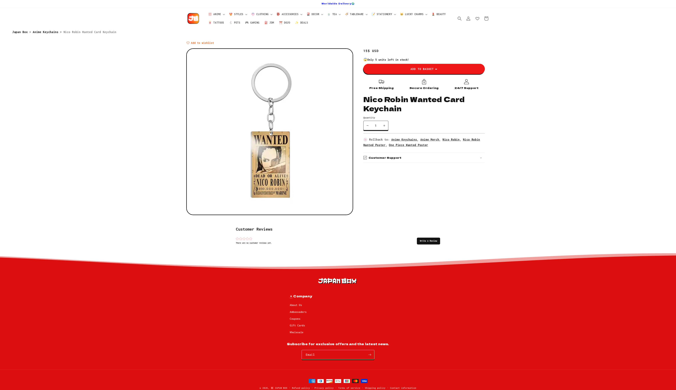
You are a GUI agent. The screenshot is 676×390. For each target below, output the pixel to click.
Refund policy (301, 388)
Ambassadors (298, 312)
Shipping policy (375, 388)
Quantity (369, 117)
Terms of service (349, 388)
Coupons (295, 318)
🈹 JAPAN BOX (279, 388)
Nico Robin (451, 139)
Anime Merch (429, 139)
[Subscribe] (369, 355)
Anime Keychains (46, 32)
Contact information (403, 388)
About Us (296, 305)
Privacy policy (324, 388)
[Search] (459, 18)
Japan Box (20, 32)
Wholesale (296, 332)
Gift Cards (297, 325)
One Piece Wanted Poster (408, 145)
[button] (428, 241)
